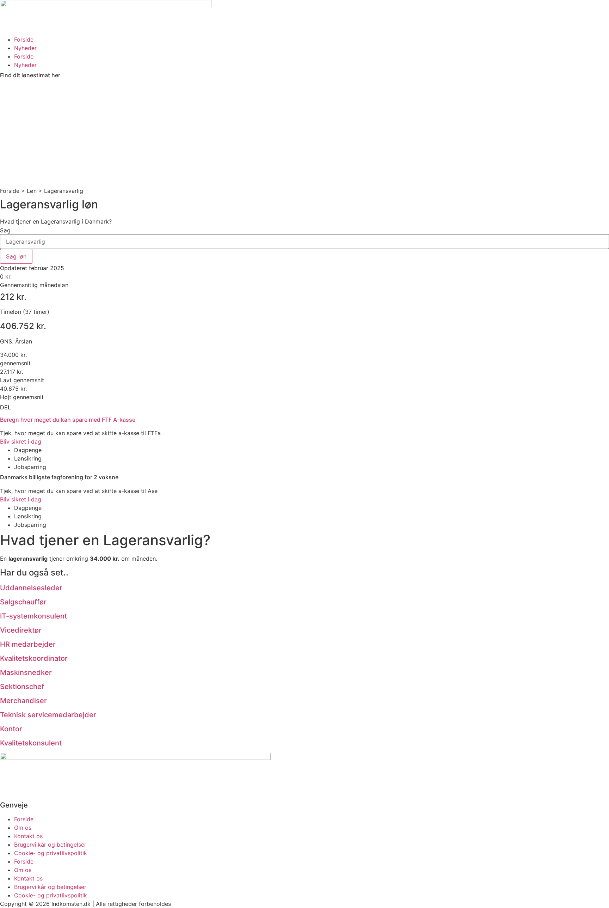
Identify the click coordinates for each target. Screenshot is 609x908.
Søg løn (16, 256)
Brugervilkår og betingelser (50, 844)
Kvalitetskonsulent (31, 743)
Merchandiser (23, 700)
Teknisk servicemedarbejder (48, 715)
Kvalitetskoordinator (34, 658)
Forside (23, 39)
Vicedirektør (21, 630)
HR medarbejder (28, 644)
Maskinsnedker (26, 672)
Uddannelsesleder (31, 588)
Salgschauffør (23, 602)
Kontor (11, 729)
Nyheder (25, 47)
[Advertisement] (304, 133)
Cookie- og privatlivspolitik (50, 853)
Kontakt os (28, 836)
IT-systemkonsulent (33, 616)
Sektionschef (22, 686)
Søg (5, 230)
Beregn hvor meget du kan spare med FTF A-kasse (67, 419)
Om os (22, 827)
